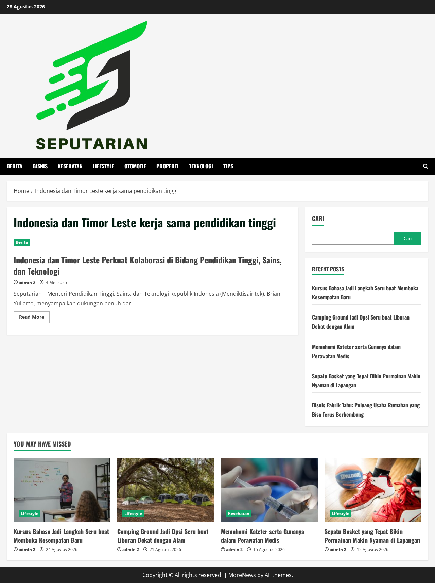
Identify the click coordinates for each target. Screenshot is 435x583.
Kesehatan (70, 166)
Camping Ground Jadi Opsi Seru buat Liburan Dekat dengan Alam (162, 535)
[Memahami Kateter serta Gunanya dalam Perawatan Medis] (269, 490)
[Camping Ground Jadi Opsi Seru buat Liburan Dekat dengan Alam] (165, 490)
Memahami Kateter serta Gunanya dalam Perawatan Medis (262, 535)
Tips (228, 166)
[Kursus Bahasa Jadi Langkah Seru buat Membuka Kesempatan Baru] (62, 490)
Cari (318, 218)
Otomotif (135, 166)
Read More (34, 318)
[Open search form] (425, 166)
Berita (14, 166)
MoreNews (242, 575)
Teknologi (201, 166)
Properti (167, 166)
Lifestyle (103, 166)
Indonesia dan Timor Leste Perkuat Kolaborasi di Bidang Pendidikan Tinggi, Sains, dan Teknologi (148, 265)
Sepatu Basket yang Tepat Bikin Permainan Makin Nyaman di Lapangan (372, 535)
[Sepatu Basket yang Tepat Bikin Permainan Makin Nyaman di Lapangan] (373, 490)
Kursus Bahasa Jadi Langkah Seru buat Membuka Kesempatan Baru (61, 535)
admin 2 (27, 282)
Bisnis (40, 166)
